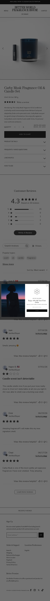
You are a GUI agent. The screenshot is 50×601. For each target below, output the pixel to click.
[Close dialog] (47, 285)
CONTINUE (37, 310)
